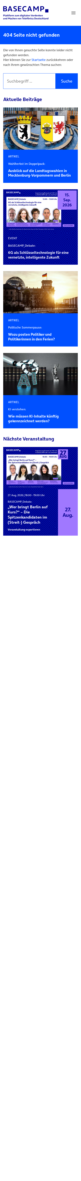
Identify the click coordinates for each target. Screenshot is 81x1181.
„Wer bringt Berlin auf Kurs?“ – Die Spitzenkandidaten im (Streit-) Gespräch (27, 512)
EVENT (12, 238)
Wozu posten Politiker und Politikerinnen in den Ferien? (31, 333)
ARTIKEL (13, 156)
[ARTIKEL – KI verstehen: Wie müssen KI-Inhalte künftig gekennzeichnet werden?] (40, 374)
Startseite (38, 60)
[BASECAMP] (25, 13)
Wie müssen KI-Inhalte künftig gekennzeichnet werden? (33, 415)
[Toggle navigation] (73, 13)
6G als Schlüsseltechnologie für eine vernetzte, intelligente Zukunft (38, 252)
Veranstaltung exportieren (24, 529)
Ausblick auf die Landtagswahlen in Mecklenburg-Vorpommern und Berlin (39, 170)
